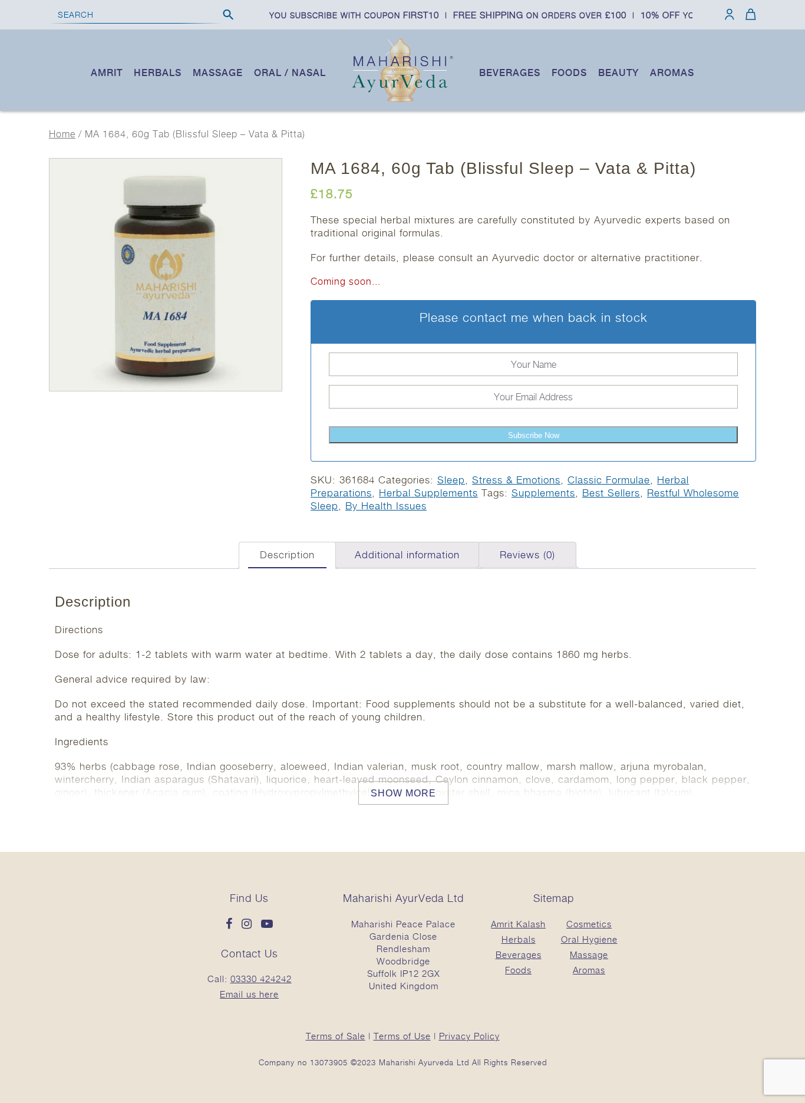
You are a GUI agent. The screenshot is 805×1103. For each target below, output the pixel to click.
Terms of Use (402, 1035)
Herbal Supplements (428, 493)
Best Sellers (611, 493)
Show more (403, 793)
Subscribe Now (533, 435)
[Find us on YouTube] (267, 924)
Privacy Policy (469, 1035)
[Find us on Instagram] (250, 924)
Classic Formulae (609, 480)
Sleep (451, 480)
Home (62, 134)
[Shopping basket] (748, 14)
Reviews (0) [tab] (527, 555)
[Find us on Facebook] (232, 924)
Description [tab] (287, 555)
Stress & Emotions (516, 480)
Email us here (249, 994)
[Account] (729, 14)
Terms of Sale (335, 1035)
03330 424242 (261, 978)
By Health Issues (386, 506)
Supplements (543, 493)
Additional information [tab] (407, 555)
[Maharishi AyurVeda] (402, 100)
